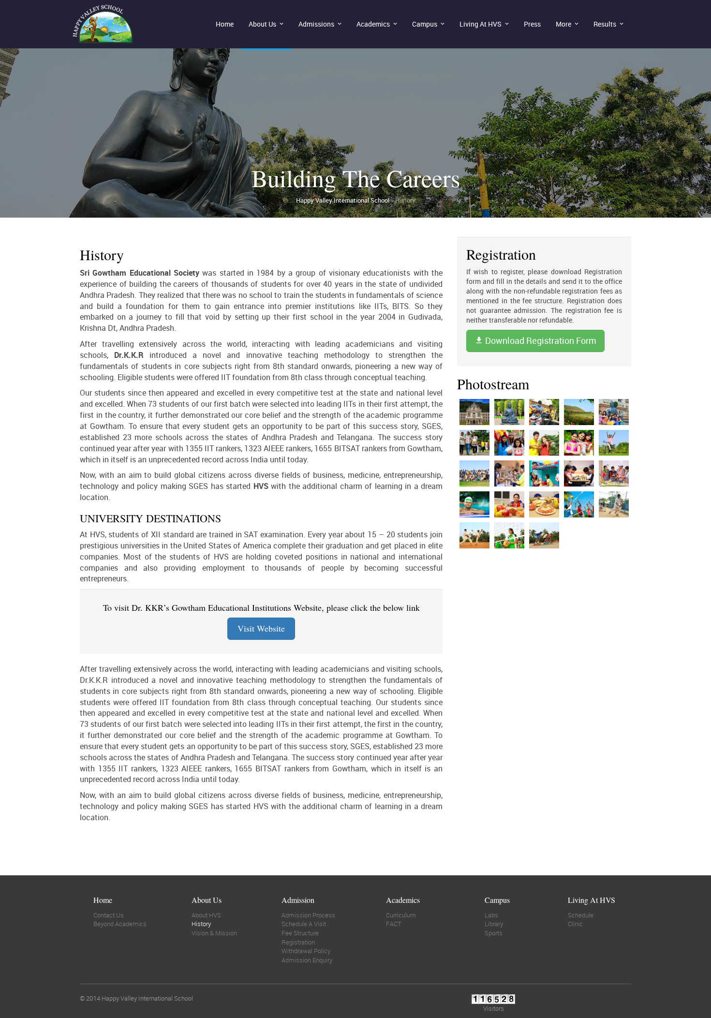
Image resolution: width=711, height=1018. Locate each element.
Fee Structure (300, 933)
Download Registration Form (539, 340)
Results (604, 24)
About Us (262, 24)
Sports (494, 933)
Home (225, 24)
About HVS (206, 915)
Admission (297, 900)
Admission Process (308, 915)
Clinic (575, 923)
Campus (424, 24)
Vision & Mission (214, 933)
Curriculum (401, 915)
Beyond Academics (120, 923)
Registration (298, 942)
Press (532, 24)
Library (494, 923)
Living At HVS (480, 24)
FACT (393, 923)
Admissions (316, 24)
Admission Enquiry (306, 960)
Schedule (580, 915)
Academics (373, 24)
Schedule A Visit (303, 923)
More (563, 24)
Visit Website (261, 628)
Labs (491, 915)
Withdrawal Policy (305, 950)
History (201, 923)
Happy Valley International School (342, 200)
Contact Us (108, 915)
